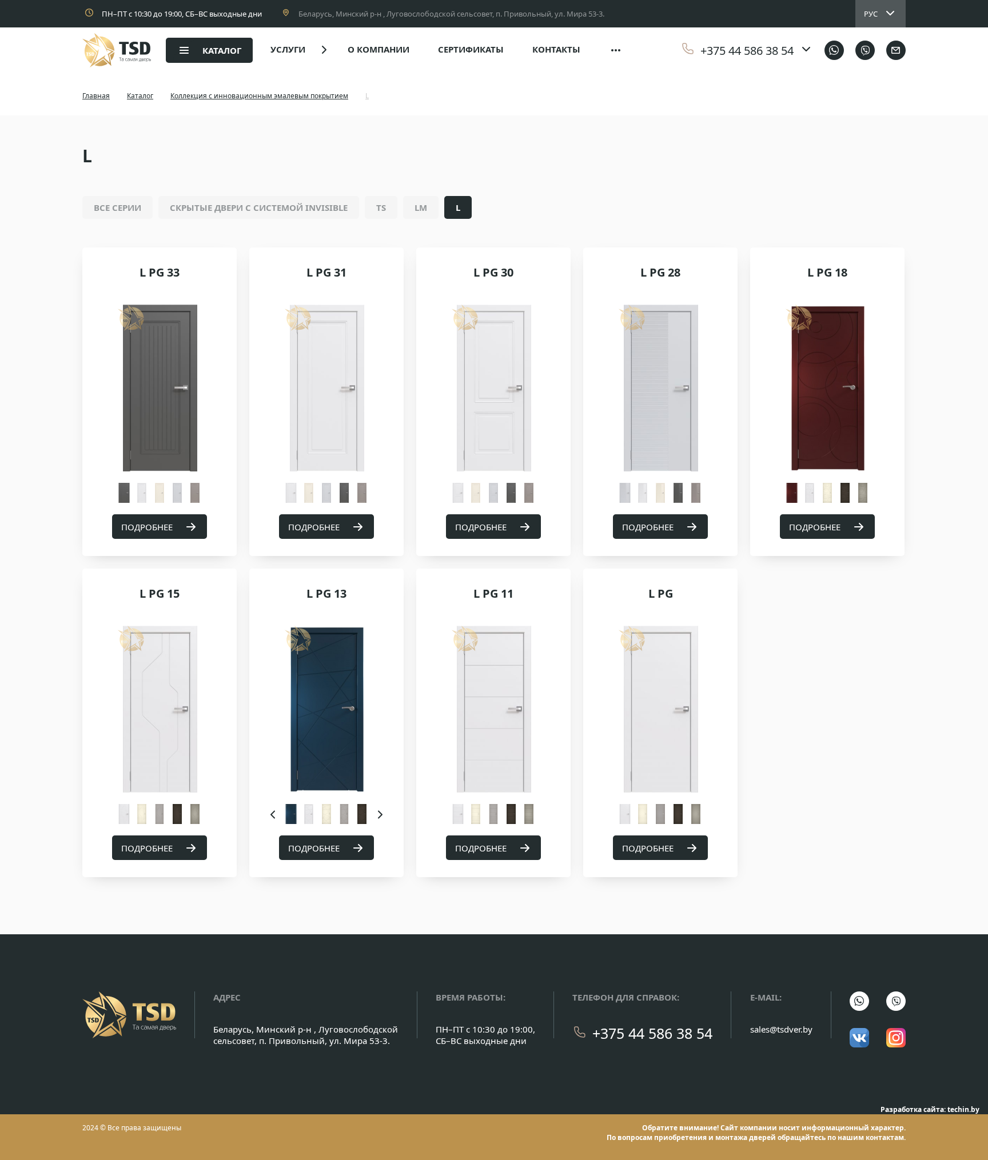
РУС (871, 14)
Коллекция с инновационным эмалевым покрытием (259, 96)
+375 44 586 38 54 (652, 1033)
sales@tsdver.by (781, 1029)
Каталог (140, 96)
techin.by (963, 1109)
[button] (273, 814)
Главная (96, 96)
